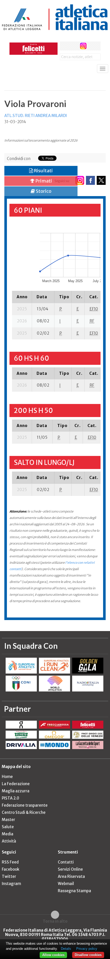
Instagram (11, 883)
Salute (8, 826)
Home (7, 776)
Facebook (10, 869)
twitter (74, 46)
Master (8, 819)
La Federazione (16, 783)
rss (93, 46)
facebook (64, 46)
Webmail (66, 883)
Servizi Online (70, 869)
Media (7, 834)
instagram (83, 46)
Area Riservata (71, 876)
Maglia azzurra (15, 790)
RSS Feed (10, 862)
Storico (43, 191)
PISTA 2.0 (10, 798)
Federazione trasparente (25, 805)
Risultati (43, 171)
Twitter (9, 876)
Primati (43, 181)
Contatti (66, 862)
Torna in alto (55, 921)
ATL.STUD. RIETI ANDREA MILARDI (35, 115)
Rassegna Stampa (74, 890)
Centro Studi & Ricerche (24, 812)
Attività (9, 841)
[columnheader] (22, 297)
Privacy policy (86, 949)
